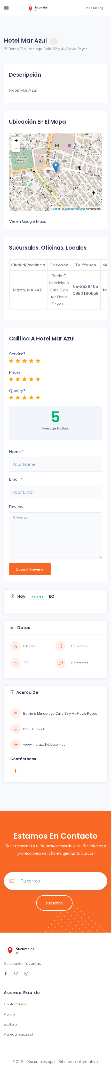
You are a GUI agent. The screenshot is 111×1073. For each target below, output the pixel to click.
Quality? (17, 390)
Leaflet (55, 208)
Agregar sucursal (18, 1034)
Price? (14, 372)
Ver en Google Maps (27, 221)
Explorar (11, 1024)
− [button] (16, 148)
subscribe (54, 902)
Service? (17, 353)
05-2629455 (85, 286)
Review (16, 506)
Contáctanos (15, 1004)
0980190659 (86, 293)
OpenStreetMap (75, 208)
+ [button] (16, 140)
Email (14, 479)
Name (15, 451)
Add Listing (94, 8)
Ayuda (9, 1014)
